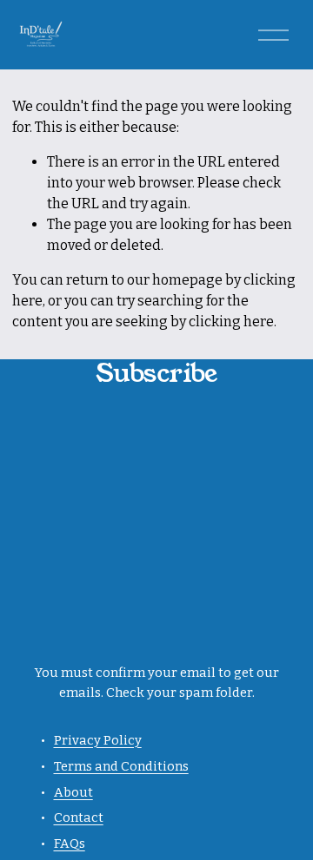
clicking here (231, 321)
